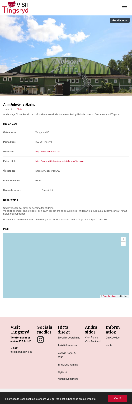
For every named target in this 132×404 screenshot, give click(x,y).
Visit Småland (92, 341)
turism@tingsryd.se (21, 351)
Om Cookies (113, 337)
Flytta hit (62, 372)
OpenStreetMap (110, 296)
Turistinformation (67, 345)
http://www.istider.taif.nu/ (47, 151)
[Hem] (15, 7)
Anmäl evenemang (68, 378)
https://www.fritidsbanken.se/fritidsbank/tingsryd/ (59, 161)
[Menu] (124, 7)
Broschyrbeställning (69, 337)
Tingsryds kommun (68, 364)
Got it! (117, 398)
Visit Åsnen (91, 337)
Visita (109, 345)
